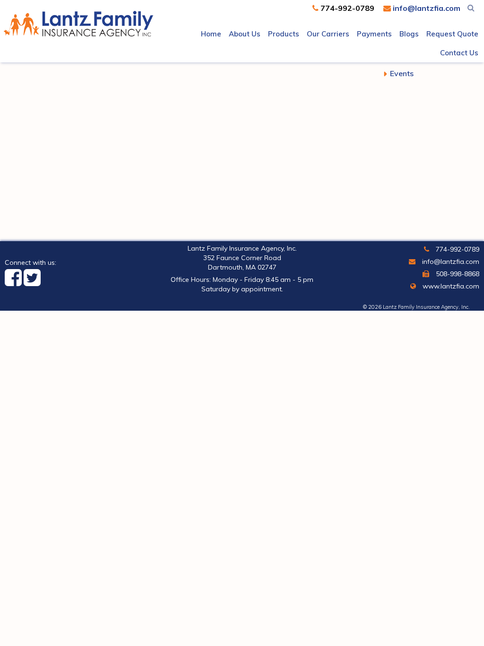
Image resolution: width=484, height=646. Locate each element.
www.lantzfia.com (450, 286)
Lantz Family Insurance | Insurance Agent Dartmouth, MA (78, 22)
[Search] (471, 7)
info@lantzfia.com (425, 8)
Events (402, 73)
